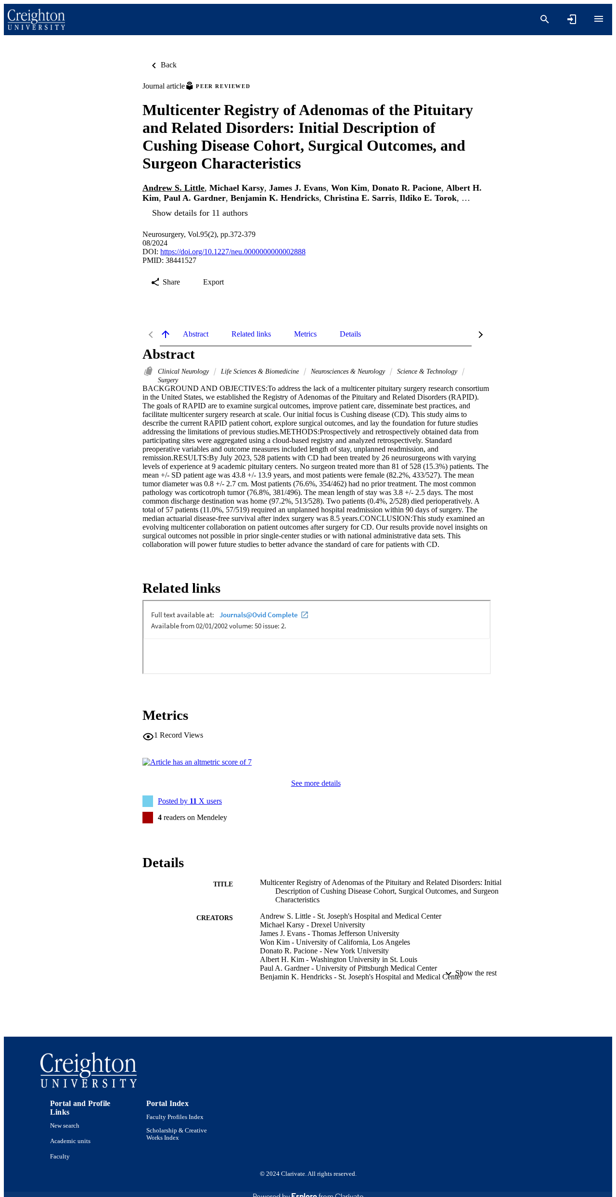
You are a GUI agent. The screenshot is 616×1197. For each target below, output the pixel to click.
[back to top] (165, 334)
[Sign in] (571, 19)
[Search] (544, 19)
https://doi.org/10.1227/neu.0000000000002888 (233, 251)
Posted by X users (190, 801)
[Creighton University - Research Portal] (36, 19)
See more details (316, 783)
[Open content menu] (598, 18)
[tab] (195, 334)
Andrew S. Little (173, 188)
